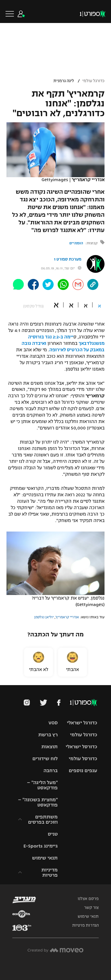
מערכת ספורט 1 (67, 259)
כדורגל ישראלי (82, 722)
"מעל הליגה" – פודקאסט (42, 785)
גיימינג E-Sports (40, 845)
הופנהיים (76, 243)
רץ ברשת (48, 734)
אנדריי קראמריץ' (67, 617)
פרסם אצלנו (88, 899)
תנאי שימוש (45, 857)
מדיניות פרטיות (49, 872)
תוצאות (49, 746)
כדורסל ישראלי (81, 746)
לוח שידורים (45, 758)
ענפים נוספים (83, 770)
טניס (53, 834)
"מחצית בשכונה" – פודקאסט (38, 802)
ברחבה (50, 770)
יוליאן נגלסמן (44, 617)
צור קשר (91, 908)
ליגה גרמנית (63, 81)
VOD (53, 722)
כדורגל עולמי (93, 81)
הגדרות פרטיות (85, 925)
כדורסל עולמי (83, 758)
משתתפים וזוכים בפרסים (43, 819)
